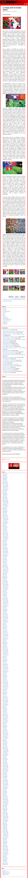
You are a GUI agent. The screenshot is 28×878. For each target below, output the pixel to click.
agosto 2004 (5, 838)
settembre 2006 (5, 803)
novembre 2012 (5, 701)
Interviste (4, 312)
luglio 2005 (5, 823)
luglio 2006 (5, 806)
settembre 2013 (5, 687)
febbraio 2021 (5, 565)
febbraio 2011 (5, 730)
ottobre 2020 (5, 570)
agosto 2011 (5, 722)
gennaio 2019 (5, 599)
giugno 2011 (5, 725)
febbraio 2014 (5, 681)
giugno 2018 (5, 609)
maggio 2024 (5, 511)
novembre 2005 (5, 817)
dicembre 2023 (5, 518)
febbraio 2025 (5, 498)
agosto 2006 (5, 805)
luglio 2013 (5, 690)
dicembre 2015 (5, 650)
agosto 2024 (5, 507)
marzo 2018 (5, 613)
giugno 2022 (5, 543)
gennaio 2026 (5, 483)
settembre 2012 (5, 704)
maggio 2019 (5, 594)
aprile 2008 (5, 777)
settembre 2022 (5, 538)
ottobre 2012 (5, 703)
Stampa (10, 296)
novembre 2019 (5, 585)
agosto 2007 (5, 788)
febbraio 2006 (5, 813)
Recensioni (5, 310)
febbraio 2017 (5, 631)
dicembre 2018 (5, 600)
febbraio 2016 (5, 647)
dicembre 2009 (5, 750)
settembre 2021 (5, 555)
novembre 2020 (5, 569)
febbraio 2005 (5, 830)
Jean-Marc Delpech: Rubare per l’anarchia (10, 336)
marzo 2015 (5, 663)
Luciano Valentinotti (14, 299)
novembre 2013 (5, 685)
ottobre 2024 (5, 504)
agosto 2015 (5, 656)
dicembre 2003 (5, 849)
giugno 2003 (5, 857)
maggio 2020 (5, 577)
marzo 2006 (5, 812)
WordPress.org (5, 874)
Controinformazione (6, 311)
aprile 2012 (5, 711)
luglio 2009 (5, 756)
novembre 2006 (5, 801)
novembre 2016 (5, 635)
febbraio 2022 (5, 548)
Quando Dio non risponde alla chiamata (10, 357)
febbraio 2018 (5, 614)
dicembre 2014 (5, 667)
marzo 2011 (5, 729)
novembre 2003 (5, 850)
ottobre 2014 (5, 669)
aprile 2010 (5, 744)
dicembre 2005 (5, 816)
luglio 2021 (5, 558)
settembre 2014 (5, 671)
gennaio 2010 (5, 748)
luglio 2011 (5, 723)
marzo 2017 (5, 629)
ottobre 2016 (5, 636)
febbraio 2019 (5, 598)
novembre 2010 (5, 734)
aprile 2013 (5, 694)
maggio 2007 (5, 792)
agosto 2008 (5, 772)
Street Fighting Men (6, 358)
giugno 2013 (5, 692)
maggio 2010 (5, 743)
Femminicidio (5, 299)
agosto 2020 (5, 573)
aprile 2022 (5, 545)
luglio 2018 (5, 607)
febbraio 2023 (5, 531)
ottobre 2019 (5, 587)
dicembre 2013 (5, 683)
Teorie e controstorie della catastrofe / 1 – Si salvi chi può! (14, 347)
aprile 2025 (5, 496)
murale (23, 299)
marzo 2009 (5, 762)
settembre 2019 (5, 588)
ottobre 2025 (5, 487)
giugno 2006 (5, 807)
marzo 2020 (5, 580)
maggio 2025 (5, 494)
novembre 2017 (5, 618)
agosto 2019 (5, 589)
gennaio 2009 (5, 765)
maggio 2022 (5, 544)
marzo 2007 (5, 795)
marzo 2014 (5, 679)
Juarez (9, 299)
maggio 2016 (5, 643)
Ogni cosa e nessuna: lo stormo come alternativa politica (13, 354)
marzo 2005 (5, 828)
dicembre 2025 (5, 485)
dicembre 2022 (5, 534)
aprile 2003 (5, 860)
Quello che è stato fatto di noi (8, 368)
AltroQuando (5, 323)
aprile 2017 (5, 628)
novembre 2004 (5, 834)
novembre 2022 (5, 536)
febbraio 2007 (5, 796)
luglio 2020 (5, 574)
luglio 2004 (5, 839)
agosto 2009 (5, 755)
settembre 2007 (5, 787)
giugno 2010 (5, 741)
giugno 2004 (5, 841)
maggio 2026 (5, 478)
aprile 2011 (5, 727)
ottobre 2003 (5, 852)
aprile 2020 (5, 578)
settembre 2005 (5, 820)
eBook (22, 296)
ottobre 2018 (5, 603)
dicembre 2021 (5, 551)
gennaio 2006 (5, 814)
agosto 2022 (5, 540)
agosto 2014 (5, 672)
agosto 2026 (5, 474)
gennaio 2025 (5, 500)
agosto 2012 (5, 705)
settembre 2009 (5, 754)
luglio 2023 (5, 525)
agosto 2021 (5, 556)
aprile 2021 (5, 562)
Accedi (4, 870)
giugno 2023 (5, 526)
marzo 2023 (5, 530)
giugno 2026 (5, 476)
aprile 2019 (5, 595)
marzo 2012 (5, 712)
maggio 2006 (5, 809)
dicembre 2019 (5, 584)
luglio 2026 (5, 475)
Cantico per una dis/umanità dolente (9, 371)
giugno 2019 (5, 592)
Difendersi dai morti (6, 367)
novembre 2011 (5, 718)
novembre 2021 (5, 552)
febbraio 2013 (5, 697)
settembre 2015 (5, 654)
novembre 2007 (5, 784)
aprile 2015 (5, 661)
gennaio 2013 (5, 698)
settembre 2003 (5, 853)
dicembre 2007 (5, 783)
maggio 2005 (5, 825)
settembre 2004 (5, 836)
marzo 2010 (5, 745)
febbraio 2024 (5, 515)
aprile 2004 (5, 843)
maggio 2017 (5, 627)
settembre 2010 (5, 737)
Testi (3, 314)
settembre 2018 (5, 605)
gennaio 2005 (5, 831)
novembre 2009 (5, 751)
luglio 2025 (5, 491)
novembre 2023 (5, 519)
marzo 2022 (5, 547)
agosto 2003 (5, 854)
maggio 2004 (5, 842)
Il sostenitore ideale (6, 372)
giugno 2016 (5, 642)
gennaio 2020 (5, 583)
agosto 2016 (5, 639)
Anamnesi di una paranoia (7, 369)
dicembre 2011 (5, 716)
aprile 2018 (5, 612)
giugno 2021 (5, 559)
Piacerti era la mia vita (7, 329)
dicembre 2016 (5, 634)
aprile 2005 (5, 827)
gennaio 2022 (5, 549)
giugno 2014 (5, 675)
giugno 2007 (5, 791)
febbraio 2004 (5, 846)
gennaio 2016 (5, 649)
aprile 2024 (5, 512)
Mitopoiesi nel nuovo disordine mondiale (10, 351)
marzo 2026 (5, 480)
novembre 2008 (5, 767)
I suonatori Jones (6, 321)
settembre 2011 (5, 721)
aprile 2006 (5, 810)
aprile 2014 (5, 678)
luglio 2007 (5, 790)
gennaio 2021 (5, 566)
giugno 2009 (5, 758)
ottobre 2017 (5, 620)
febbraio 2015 (5, 664)
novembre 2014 (5, 668)
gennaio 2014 (5, 682)
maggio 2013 (5, 693)
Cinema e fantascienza (8, 338)
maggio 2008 (5, 776)
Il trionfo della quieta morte (8, 345)
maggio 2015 (5, 660)
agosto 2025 (5, 490)
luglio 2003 (5, 856)
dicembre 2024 (5, 501)
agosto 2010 (5, 738)
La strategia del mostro (7, 343)
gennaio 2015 (5, 665)
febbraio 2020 (5, 581)
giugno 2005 (5, 824)
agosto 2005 (5, 821)
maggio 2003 (5, 859)
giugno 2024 (5, 509)
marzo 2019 (5, 596)
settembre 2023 (5, 522)
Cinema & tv (5, 316)
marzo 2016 (5, 646)
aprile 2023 (5, 529)
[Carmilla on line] (14, 2)
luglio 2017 (5, 624)
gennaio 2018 (5, 616)
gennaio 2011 (5, 732)
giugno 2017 (5, 625)
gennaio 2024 (5, 516)
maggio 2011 (5, 726)
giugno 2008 (5, 774)
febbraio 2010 (5, 747)
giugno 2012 (5, 708)
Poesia (4, 315)
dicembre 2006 (5, 799)
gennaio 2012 (5, 715)
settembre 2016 (5, 638)
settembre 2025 (5, 489)
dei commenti (6, 873)
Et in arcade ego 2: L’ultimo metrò (9, 353)
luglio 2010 (5, 740)
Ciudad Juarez (16, 298)
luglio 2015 (5, 657)
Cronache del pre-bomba (7, 319)
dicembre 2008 (5, 766)
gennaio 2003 (5, 864)
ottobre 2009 (5, 752)
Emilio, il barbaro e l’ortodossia (8, 346)
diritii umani (22, 298)
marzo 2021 (5, 563)
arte (11, 298)
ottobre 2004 (5, 835)
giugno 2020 (5, 576)
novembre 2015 (5, 652)
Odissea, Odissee (6, 342)
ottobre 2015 (5, 653)
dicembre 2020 (5, 567)
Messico (20, 299)
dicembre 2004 (5, 832)
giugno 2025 (5, 493)
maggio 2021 (5, 560)
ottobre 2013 (5, 686)
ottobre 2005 (5, 819)
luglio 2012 (5, 707)
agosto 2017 (5, 623)
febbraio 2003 (5, 863)
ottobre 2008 (5, 769)
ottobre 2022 (5, 537)
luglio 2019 (5, 591)
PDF (16, 296)
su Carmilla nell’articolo (8, 37)
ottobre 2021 (5, 554)
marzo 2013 (5, 696)
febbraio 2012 (5, 714)
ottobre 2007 (5, 785)
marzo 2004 (5, 845)
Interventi (4, 308)
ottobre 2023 (5, 520)
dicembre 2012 (5, 700)
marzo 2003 (5, 861)
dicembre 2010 (5, 733)
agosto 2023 (5, 523)
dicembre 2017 (5, 617)
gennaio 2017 (5, 632)
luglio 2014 (5, 674)
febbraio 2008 (5, 780)
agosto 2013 (5, 689)
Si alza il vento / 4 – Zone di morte (9, 360)
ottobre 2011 (5, 719)
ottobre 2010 (5, 736)
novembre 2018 (5, 602)
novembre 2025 (5, 486)
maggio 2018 (5, 610)
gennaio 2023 (5, 533)
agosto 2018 (5, 606)
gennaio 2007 (5, 798)
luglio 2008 (5, 773)
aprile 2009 (5, 761)
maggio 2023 (5, 527)
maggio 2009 (5, 759)
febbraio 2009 (5, 763)
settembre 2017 (5, 621)
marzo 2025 (5, 497)
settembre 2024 (5, 505)
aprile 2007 (5, 794)
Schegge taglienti (6, 318)
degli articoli (6, 871)
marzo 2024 (5, 514)
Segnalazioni (14, 11)
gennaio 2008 (5, 781)
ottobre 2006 (5, 802)
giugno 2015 (5, 658)
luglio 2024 (5, 508)
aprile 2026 (5, 479)
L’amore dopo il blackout (7, 350)
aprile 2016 (5, 645)
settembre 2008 (5, 770)
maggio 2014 (5, 676)
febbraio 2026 (5, 482)
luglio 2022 (5, 541)
